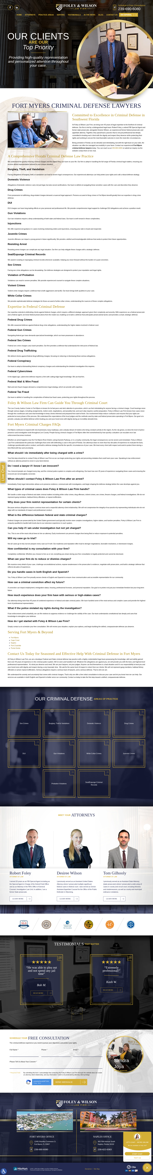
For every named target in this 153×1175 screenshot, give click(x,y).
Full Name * (14, 1050)
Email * (75, 1050)
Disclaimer (88, 1169)
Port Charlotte (16, 645)
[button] (80, 1013)
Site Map (97, 1169)
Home (19, 14)
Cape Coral (15, 640)
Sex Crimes (24, 723)
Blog (100, 14)
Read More (38, 990)
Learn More (17, 899)
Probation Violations (59, 784)
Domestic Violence (94, 723)
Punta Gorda (15, 648)
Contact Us (112, 14)
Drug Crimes (129, 723)
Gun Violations (59, 753)
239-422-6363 (105, 1149)
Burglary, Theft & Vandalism (59, 723)
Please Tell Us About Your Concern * (23, 1062)
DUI (24, 753)
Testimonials (74, 14)
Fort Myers (15, 637)
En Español (126, 14)
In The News (89, 14)
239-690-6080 (129, 9)
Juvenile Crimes (129, 753)
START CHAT (137, 1154)
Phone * (44, 1050)
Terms (39, 1083)
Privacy (35, 1083)
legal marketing (46, 1170)
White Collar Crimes (93, 753)
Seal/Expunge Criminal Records (94, 783)
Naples (13, 643)
